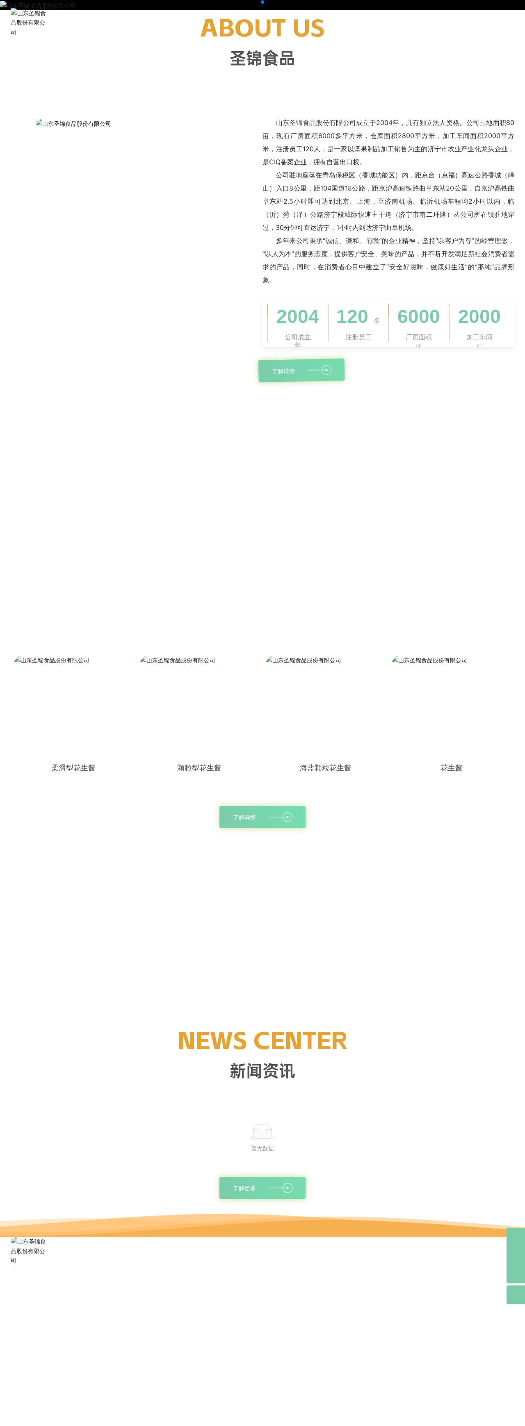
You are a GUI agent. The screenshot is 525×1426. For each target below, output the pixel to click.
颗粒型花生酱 (199, 767)
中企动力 (427, 1413)
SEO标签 (167, 1414)
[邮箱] (516, 1237)
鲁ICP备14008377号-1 (262, 1414)
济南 (446, 1413)
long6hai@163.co (52, 1349)
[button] (256, 2)
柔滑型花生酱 (73, 767)
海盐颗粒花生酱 (326, 767)
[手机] (516, 1256)
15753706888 (50, 1335)
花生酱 (452, 767)
